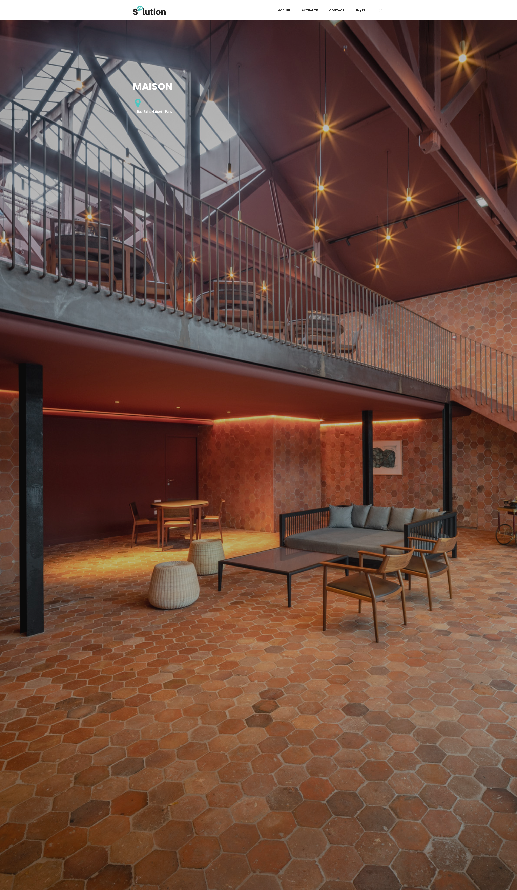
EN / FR (360, 10)
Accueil (284, 10)
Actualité (310, 10)
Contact (336, 10)
